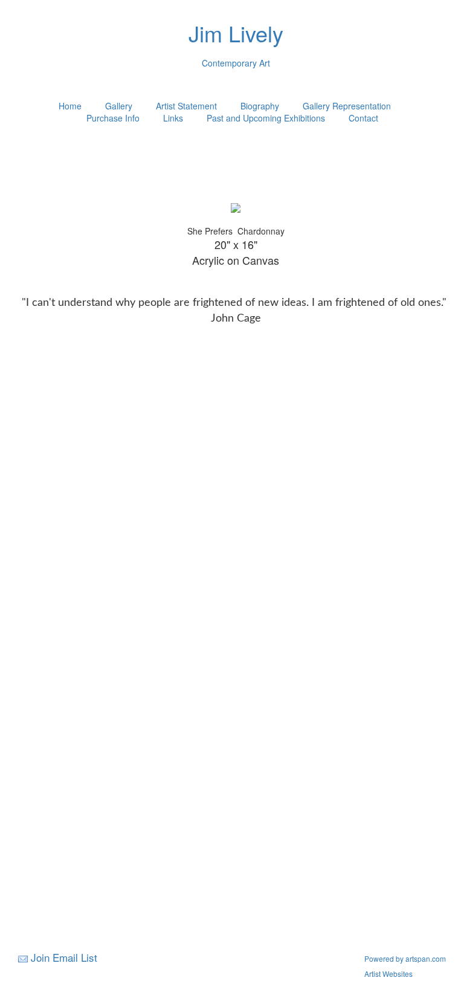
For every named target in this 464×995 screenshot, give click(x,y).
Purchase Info (113, 118)
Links (173, 118)
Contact (363, 118)
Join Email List (64, 957)
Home (70, 106)
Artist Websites (388, 973)
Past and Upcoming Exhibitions (266, 118)
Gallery (118, 106)
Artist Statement (186, 106)
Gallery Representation (347, 106)
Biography (259, 106)
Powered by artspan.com (405, 958)
